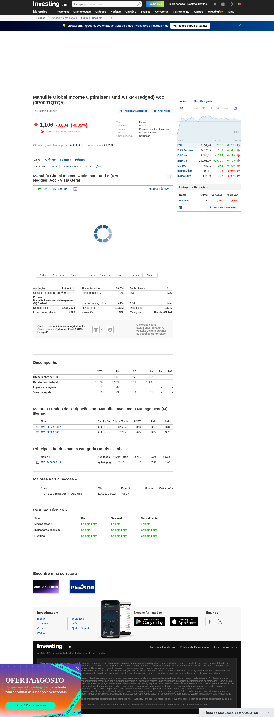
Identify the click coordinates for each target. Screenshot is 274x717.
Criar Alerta (164, 111)
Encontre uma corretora (55, 574)
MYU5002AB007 (51, 427)
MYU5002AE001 (51, 432)
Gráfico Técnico (159, 188)
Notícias (116, 11)
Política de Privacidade (194, 647)
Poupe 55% (155, 4)
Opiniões (130, 11)
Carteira (42, 628)
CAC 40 (182, 155)
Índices (184, 101)
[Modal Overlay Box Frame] (40, 690)
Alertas (198, 11)
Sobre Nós (77, 618)
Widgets (42, 633)
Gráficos (100, 11)
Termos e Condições (162, 647)
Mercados (40, 11)
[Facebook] (209, 621)
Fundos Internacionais (64, 17)
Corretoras (162, 11)
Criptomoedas (82, 11)
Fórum (80, 159)
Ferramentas (181, 11)
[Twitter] (220, 621)
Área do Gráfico (45, 189)
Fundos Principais (91, 17)
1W (60, 188)
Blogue (41, 618)
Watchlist (63, 11)
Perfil (54, 166)
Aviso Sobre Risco (225, 647)
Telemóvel (43, 623)
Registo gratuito (197, 4)
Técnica (145, 11)
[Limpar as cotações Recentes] (180, 206)
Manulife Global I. (189, 200)
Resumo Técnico (48, 510)
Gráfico (50, 159)
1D (54, 188)
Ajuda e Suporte (80, 628)
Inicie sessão (177, 4)
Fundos (40, 17)
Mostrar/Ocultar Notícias (75, 189)
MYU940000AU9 (51, 462)
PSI (179, 145)
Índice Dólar (184, 170)
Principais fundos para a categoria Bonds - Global (79, 449)
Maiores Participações (53, 479)
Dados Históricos (71, 166)
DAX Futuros (185, 150)
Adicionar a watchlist (225, 207)
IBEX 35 (182, 160)
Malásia (143, 125)
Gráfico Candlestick (39, 189)
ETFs (109, 17)
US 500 (181, 165)
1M (65, 188)
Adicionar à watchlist (136, 111)
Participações (93, 166)
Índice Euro (184, 176)
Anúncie (76, 623)
